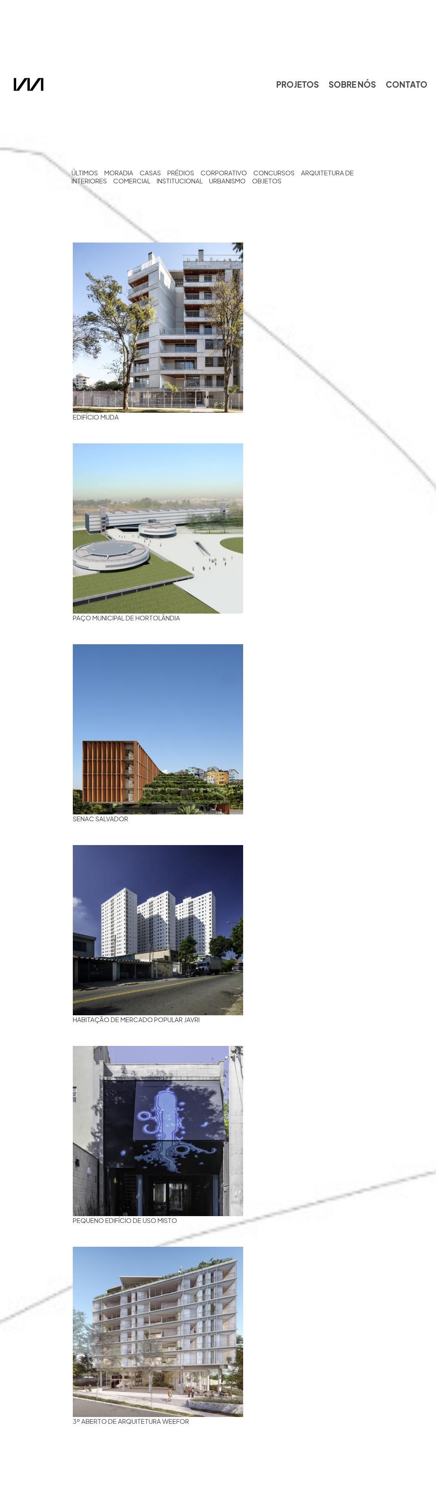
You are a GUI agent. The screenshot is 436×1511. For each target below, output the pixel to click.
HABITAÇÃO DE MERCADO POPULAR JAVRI (136, 1019)
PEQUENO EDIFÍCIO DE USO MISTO (125, 1220)
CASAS (150, 173)
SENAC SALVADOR (100, 818)
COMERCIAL (131, 181)
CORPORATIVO (224, 173)
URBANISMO (227, 181)
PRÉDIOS (180, 173)
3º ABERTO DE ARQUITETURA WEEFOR (131, 1421)
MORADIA (118, 173)
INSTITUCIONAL (180, 181)
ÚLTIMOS (85, 173)
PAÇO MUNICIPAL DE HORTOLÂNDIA (126, 618)
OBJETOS (266, 181)
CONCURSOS (274, 173)
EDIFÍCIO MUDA (96, 417)
